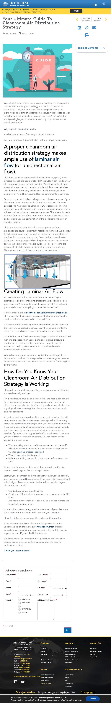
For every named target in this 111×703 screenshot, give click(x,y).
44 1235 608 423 (23, 661)
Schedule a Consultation (19, 571)
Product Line (42, 594)
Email (8, 581)
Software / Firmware (72, 660)
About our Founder (96, 651)
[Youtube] (23, 681)
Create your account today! (17, 551)
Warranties (69, 662)
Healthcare (26, 609)
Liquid (43, 651)
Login (76, 11)
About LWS (93, 648)
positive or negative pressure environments (46, 313)
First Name (10, 575)
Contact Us (93, 657)
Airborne (43, 648)
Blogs (67, 677)
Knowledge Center (19, 10)
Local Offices (45, 680)
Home (5, 10)
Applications (69, 674)
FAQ (66, 680)
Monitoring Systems (47, 660)
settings (78, 700)
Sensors (43, 657)
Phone (8, 588)
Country (40, 588)
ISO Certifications (71, 648)
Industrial (26, 603)
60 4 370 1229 (25, 672)
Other (24, 612)
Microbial (44, 654)
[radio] (19, 599)
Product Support (70, 654)
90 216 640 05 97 (24, 667)
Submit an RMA (46, 683)
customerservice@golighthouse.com (27, 676)
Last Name (42, 575)
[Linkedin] (15, 681)
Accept (93, 698)
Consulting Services (47, 674)
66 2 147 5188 (24, 670)
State (8, 594)
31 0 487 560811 (25, 663)
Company (41, 581)
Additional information (46, 600)
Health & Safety (46, 662)
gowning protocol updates (29, 452)
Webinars (68, 686)
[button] (103, 3)
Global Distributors (47, 677)
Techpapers (69, 683)
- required (8, 626)
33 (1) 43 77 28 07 (25, 665)
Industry (9, 600)
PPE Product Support (72, 657)
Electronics (26, 599)
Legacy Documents (71, 651)
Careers (93, 654)
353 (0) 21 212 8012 (25, 659)
